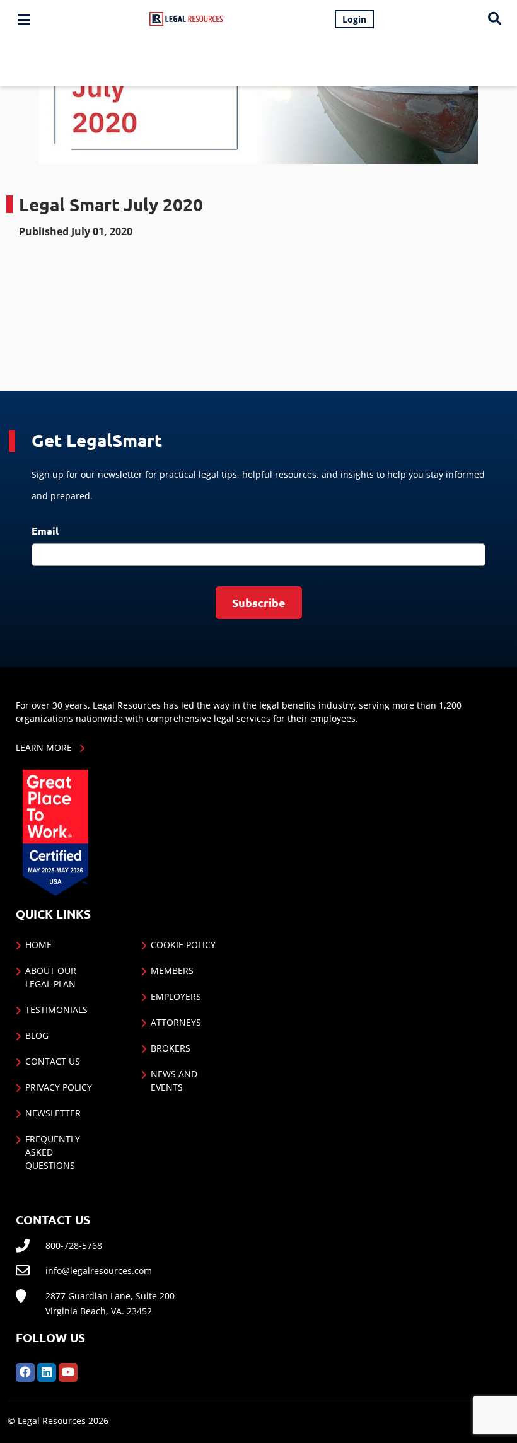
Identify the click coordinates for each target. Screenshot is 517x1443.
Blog (37, 1035)
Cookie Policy (183, 945)
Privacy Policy (58, 1087)
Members (172, 970)
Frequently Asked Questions (52, 1152)
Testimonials (56, 1010)
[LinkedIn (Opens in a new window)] (47, 1371)
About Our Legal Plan (50, 977)
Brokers (170, 1048)
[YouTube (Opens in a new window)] (68, 1371)
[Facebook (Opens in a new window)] (25, 1371)
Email (45, 530)
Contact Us (52, 1061)
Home (38, 945)
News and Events (174, 1080)
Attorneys (176, 1022)
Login (354, 19)
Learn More (44, 747)
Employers (176, 996)
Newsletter (53, 1113)
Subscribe (259, 602)
